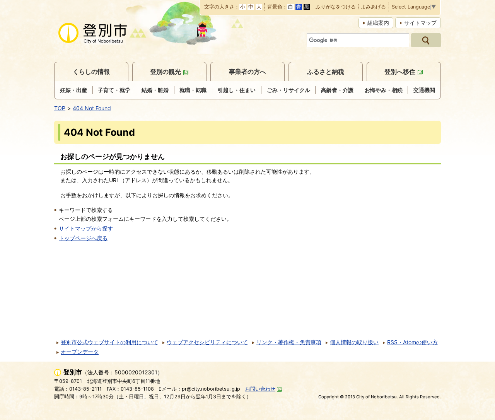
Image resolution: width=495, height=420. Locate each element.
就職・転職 (193, 90)
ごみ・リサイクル (288, 90)
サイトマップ (420, 22)
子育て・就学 (114, 90)
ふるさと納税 (325, 71)
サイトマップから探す (86, 228)
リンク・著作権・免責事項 (288, 342)
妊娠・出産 (73, 90)
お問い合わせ (260, 389)
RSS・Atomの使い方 (412, 342)
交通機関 (424, 90)
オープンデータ (80, 351)
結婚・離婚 (155, 90)
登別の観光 (165, 71)
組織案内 (378, 22)
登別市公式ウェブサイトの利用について (109, 342)
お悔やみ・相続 (384, 90)
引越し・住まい (237, 90)
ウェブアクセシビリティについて (207, 342)
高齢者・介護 (337, 90)
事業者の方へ (247, 71)
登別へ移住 (399, 71)
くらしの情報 (91, 71)
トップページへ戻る (83, 238)
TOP (59, 108)
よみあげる (373, 7)
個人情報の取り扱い (354, 342)
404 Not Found (92, 108)
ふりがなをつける (336, 7)
